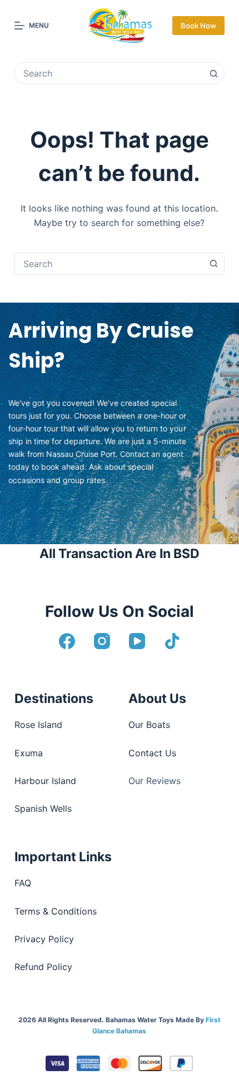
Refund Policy (43, 966)
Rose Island (38, 724)
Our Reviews (154, 780)
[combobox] (109, 73)
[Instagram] (102, 641)
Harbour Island (45, 780)
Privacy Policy (44, 939)
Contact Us (152, 752)
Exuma (28, 752)
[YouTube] (137, 641)
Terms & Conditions (55, 911)
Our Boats (149, 724)
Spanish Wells (43, 808)
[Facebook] (67, 641)
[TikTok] (172, 641)
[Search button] (213, 73)
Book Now (198, 25)
